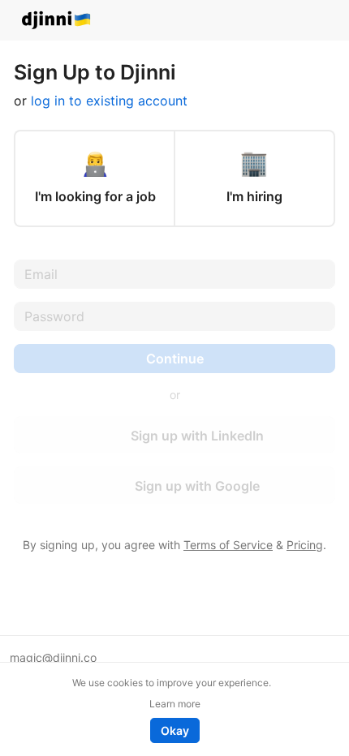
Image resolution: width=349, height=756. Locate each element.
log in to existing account (109, 100)
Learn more (174, 704)
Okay (175, 730)
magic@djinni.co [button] (53, 657)
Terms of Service (228, 545)
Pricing (305, 545)
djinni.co (57, 21)
